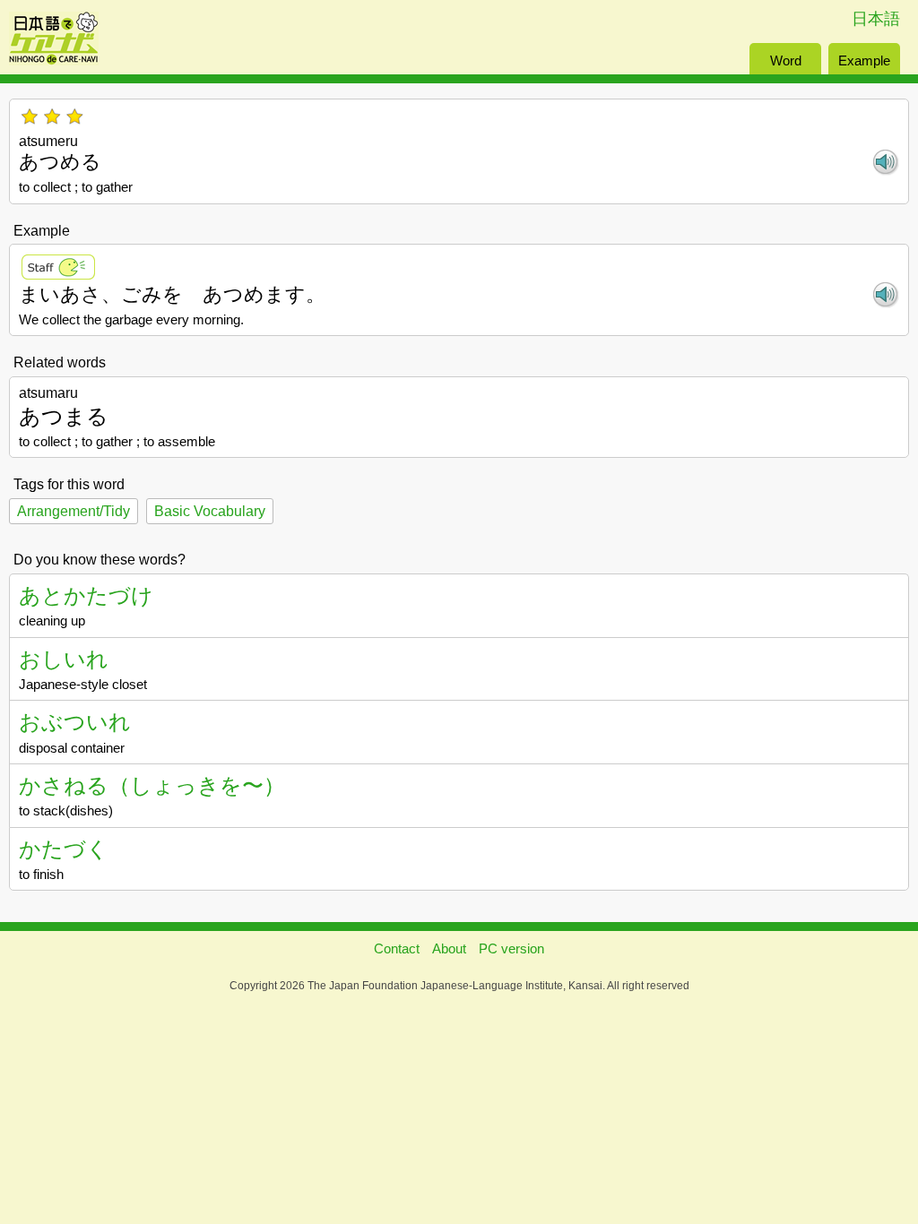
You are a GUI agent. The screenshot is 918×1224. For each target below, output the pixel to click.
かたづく (63, 849)
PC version (511, 948)
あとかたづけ (86, 595)
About (449, 948)
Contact (397, 948)
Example (864, 60)
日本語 (876, 19)
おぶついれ (75, 722)
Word (785, 60)
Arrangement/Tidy (73, 511)
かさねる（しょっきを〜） (152, 785)
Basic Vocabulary (209, 511)
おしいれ (63, 659)
